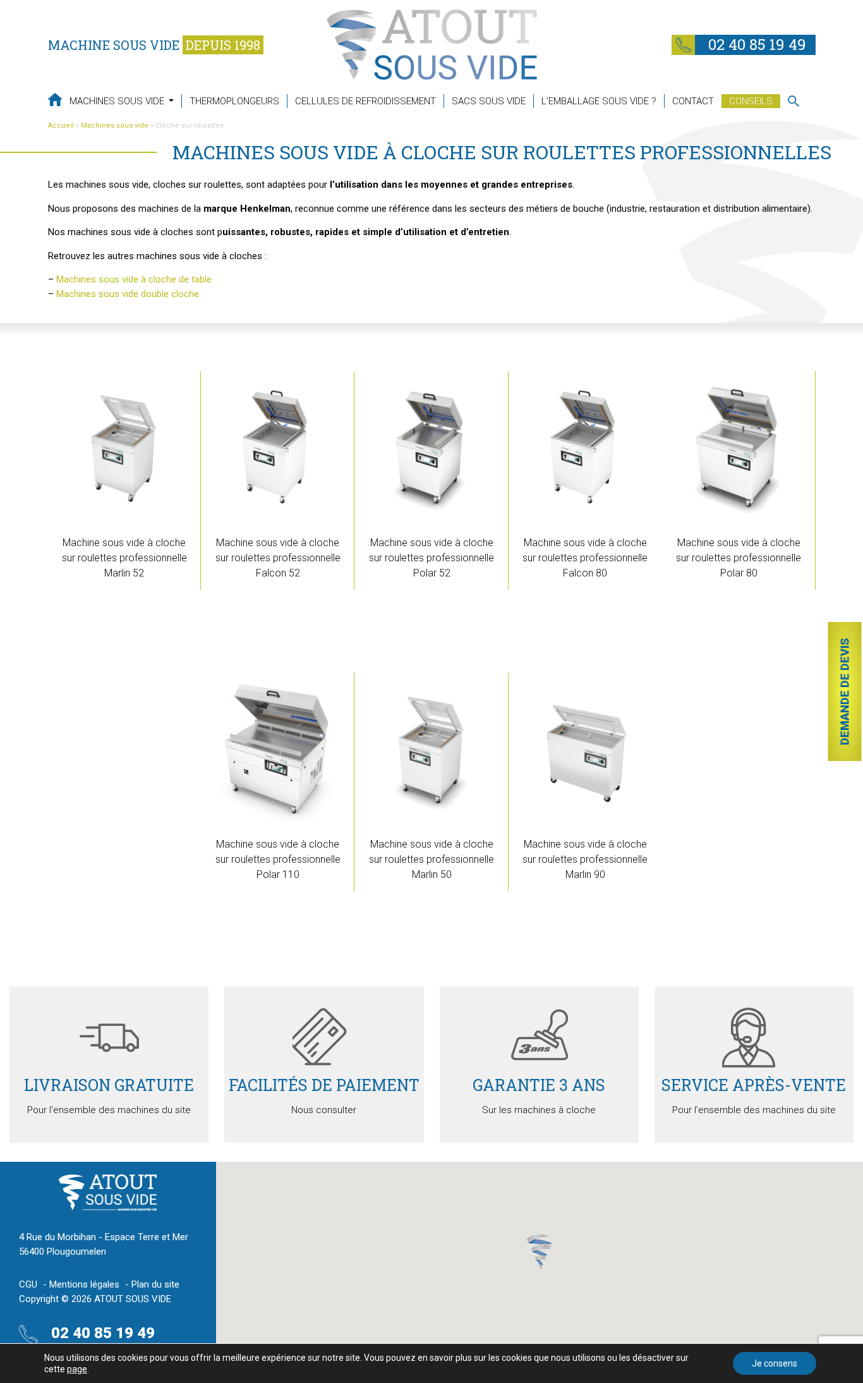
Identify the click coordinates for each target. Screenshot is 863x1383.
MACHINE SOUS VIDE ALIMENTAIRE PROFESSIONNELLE (55, 99)
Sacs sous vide (489, 101)
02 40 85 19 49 (755, 44)
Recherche (793, 101)
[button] (539, 1252)
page (77, 1369)
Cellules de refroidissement (365, 101)
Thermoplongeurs (234, 101)
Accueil (61, 125)
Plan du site (155, 1284)
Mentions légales (84, 1284)
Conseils (751, 101)
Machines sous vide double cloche (127, 294)
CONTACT (693, 101)
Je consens (774, 1363)
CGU (28, 1284)
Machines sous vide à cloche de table (134, 279)
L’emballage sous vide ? (598, 101)
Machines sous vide (118, 101)
